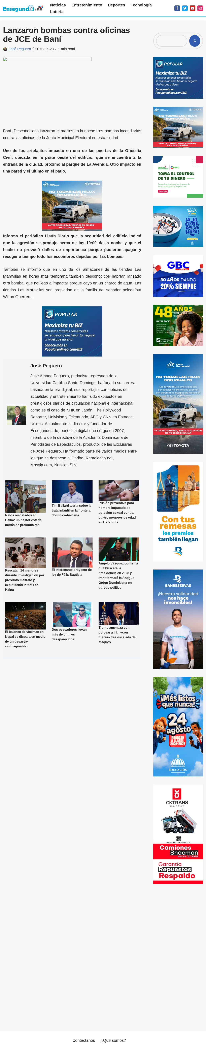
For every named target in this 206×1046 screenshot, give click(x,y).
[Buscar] (194, 41)
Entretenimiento (86, 5)
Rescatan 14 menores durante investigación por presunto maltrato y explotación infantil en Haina (24, 580)
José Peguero (20, 49)
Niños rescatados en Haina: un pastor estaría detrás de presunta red (23, 520)
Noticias (58, 5)
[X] (185, 8)
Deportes (116, 5)
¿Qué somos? (113, 1040)
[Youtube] (192, 8)
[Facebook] (177, 8)
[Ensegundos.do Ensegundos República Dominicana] (23, 8)
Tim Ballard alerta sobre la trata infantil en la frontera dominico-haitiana (71, 510)
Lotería (57, 11)
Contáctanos (83, 1040)
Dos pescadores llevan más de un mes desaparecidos (69, 634)
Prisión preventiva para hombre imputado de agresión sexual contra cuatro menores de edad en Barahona (117, 512)
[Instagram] (200, 8)
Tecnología (141, 5)
